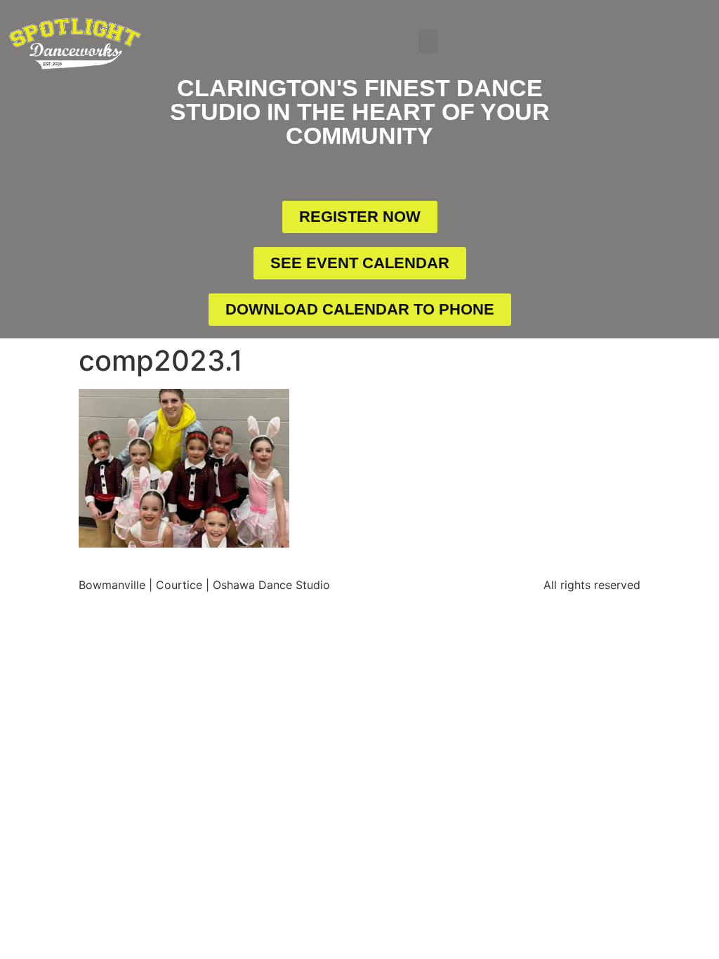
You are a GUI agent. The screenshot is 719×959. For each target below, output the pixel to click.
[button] (428, 41)
